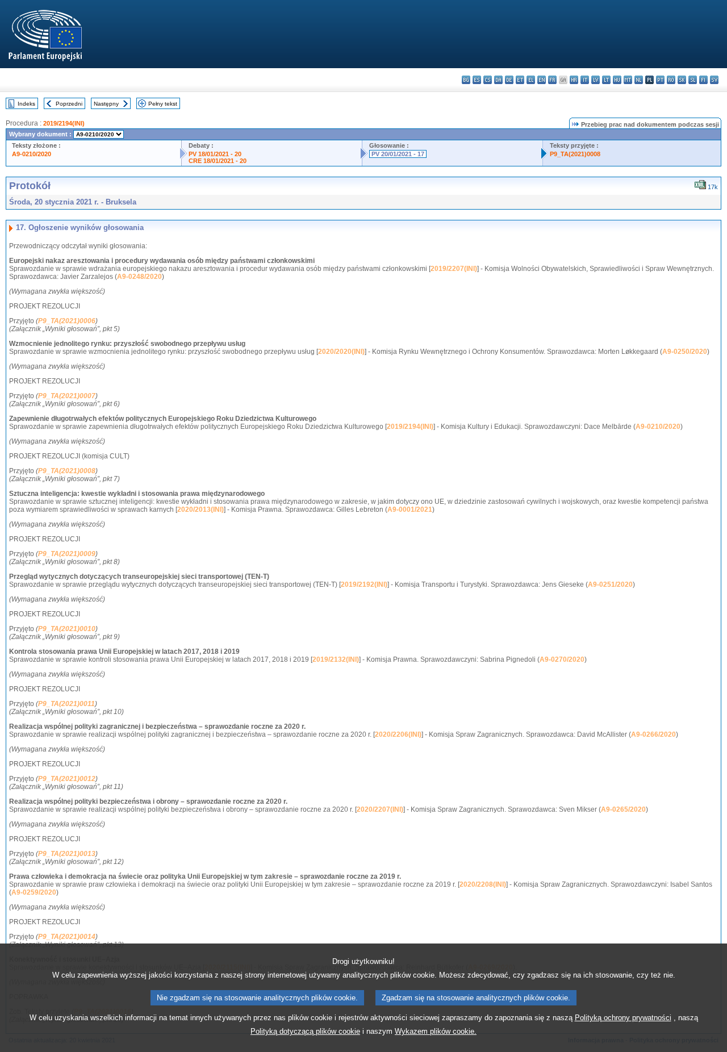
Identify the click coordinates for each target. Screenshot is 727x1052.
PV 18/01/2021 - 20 (215, 154)
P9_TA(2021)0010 (66, 629)
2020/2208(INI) (482, 884)
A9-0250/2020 (684, 352)
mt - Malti (628, 80)
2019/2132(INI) (335, 659)
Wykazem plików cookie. (436, 1031)
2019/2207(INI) (454, 269)
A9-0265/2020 (623, 809)
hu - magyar (617, 80)
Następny (106, 104)
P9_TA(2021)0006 (66, 321)
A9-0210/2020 (31, 154)
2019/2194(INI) (64, 123)
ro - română (671, 80)
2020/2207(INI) (380, 809)
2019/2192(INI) (364, 584)
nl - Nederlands (638, 80)
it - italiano (584, 80)
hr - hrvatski (574, 80)
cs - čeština (487, 80)
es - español (477, 80)
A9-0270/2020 (562, 659)
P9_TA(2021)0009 (66, 554)
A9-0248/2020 (139, 277)
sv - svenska (714, 80)
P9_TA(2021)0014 (66, 937)
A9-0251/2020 (610, 584)
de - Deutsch (509, 80)
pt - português (660, 80)
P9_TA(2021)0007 (66, 396)
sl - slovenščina (692, 80)
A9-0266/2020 (653, 734)
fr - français (552, 80)
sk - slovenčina (682, 80)
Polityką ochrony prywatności (623, 1017)
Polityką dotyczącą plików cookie (305, 1031)
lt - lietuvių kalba (606, 80)
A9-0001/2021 (409, 510)
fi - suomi (703, 80)
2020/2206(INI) (398, 734)
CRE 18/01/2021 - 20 (217, 160)
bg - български (466, 80)
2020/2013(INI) (200, 510)
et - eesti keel (520, 80)
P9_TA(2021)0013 (66, 854)
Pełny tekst (162, 104)
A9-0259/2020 (33, 892)
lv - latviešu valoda (595, 80)
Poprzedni (69, 104)
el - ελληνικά (531, 80)
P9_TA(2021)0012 (66, 779)
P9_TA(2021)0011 (66, 704)
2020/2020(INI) (341, 352)
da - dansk (498, 80)
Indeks (26, 104)
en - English (541, 80)
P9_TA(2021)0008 (575, 154)
